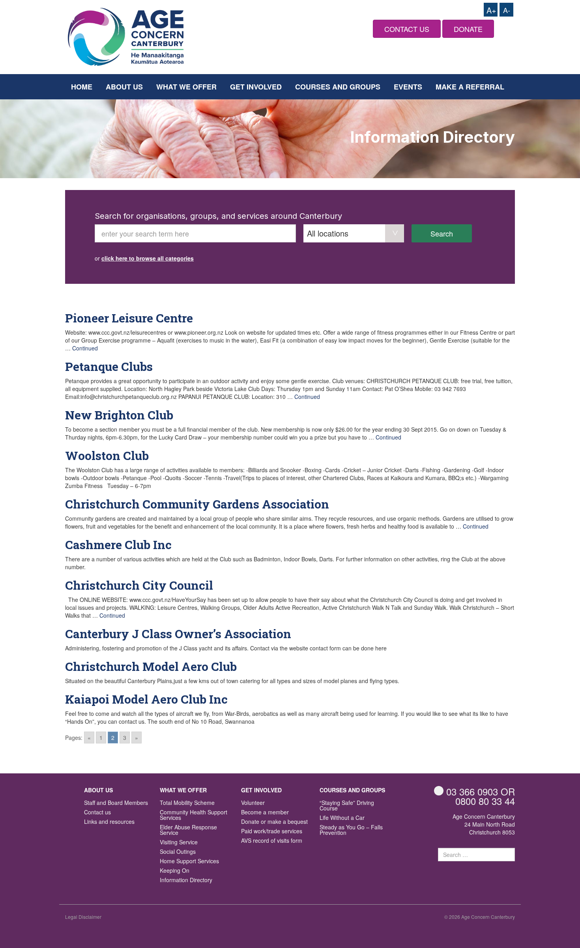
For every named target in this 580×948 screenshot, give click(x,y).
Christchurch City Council (139, 585)
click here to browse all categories (147, 258)
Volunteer (253, 803)
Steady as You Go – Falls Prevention (351, 830)
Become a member (265, 812)
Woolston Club (107, 455)
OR (480, 791)
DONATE (468, 29)
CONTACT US (406, 29)
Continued (85, 348)
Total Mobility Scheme (187, 803)
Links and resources (109, 822)
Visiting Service (179, 842)
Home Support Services (189, 861)
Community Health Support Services (193, 815)
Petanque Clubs (109, 366)
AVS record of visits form (271, 841)
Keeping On (174, 871)
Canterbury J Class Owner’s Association (178, 633)
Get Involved (256, 87)
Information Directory (186, 880)
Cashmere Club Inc (118, 544)
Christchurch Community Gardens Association (197, 504)
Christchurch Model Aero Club (151, 666)
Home (81, 87)
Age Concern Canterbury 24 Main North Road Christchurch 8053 (484, 824)
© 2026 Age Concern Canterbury (479, 916)
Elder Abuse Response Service (188, 830)
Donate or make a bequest (274, 822)
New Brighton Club (119, 415)
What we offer (186, 87)
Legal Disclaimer (83, 916)
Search (441, 233)
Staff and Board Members (116, 803)
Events (408, 87)
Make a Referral (470, 87)
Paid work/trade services (271, 831)
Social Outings (178, 852)
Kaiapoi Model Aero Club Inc (146, 699)
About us (124, 87)
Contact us (97, 812)
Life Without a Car (342, 818)
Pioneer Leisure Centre (129, 318)
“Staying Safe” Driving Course (347, 806)
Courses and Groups (337, 87)
